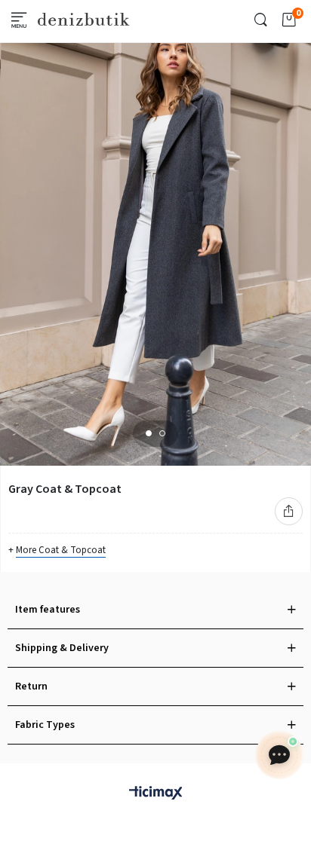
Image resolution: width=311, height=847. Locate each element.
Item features (47, 609)
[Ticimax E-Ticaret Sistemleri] (155, 794)
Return (31, 686)
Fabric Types (45, 724)
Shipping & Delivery (62, 648)
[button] (148, 433)
